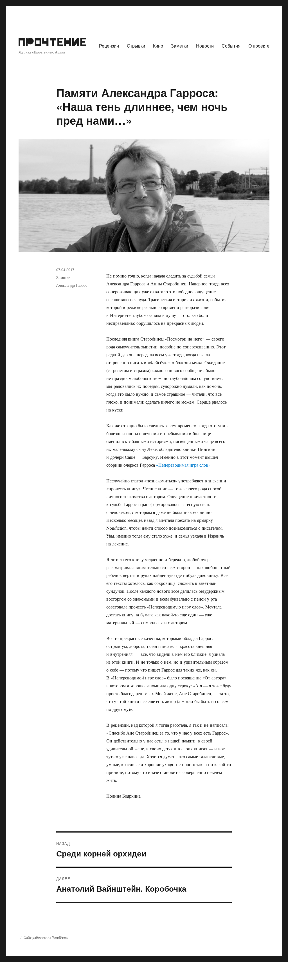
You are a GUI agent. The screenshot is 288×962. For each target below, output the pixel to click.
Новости (205, 45)
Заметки (179, 45)
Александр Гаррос (71, 285)
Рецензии (109, 45)
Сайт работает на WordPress (46, 937)
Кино (158, 45)
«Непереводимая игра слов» (183, 465)
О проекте (258, 45)
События (231, 45)
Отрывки (136, 45)
